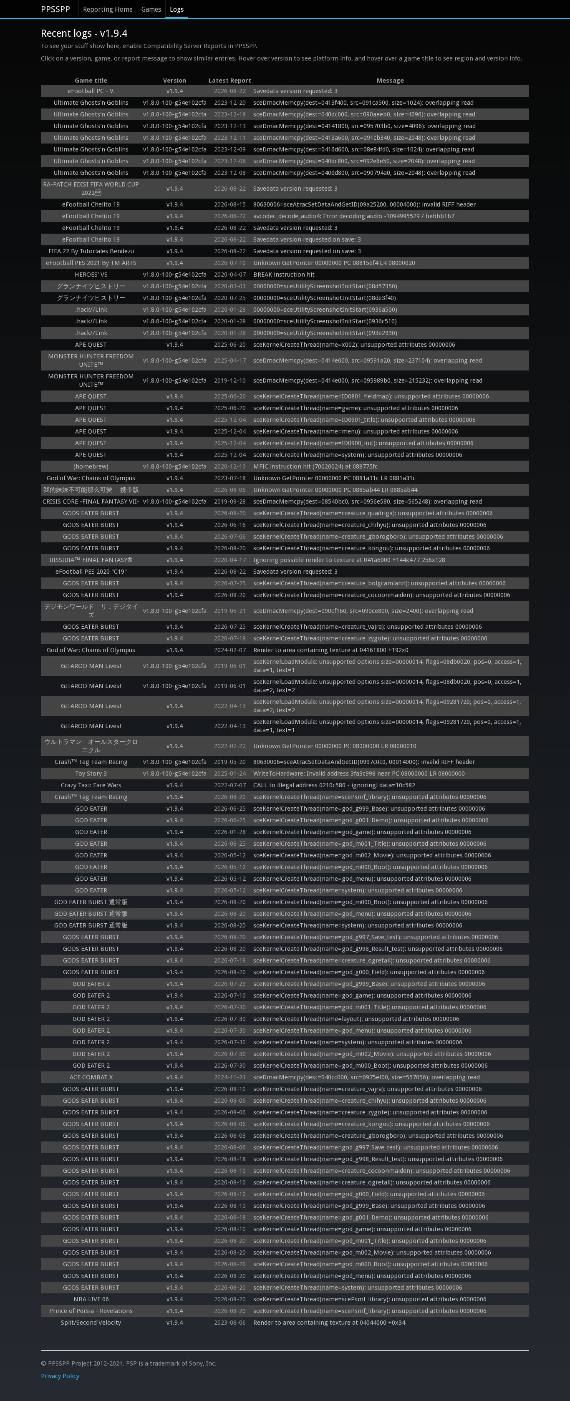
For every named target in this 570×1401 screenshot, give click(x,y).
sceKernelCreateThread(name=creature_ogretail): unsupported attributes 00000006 (372, 960)
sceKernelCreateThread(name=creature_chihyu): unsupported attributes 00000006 (370, 525)
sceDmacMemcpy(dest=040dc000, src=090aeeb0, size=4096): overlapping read (364, 114)
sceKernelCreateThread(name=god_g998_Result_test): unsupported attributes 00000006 (378, 948)
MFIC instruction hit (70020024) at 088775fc (315, 466)
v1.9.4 (174, 91)
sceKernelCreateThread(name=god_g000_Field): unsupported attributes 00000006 (369, 972)
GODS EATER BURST (91, 513)
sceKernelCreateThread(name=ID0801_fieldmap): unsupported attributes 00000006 (371, 396)
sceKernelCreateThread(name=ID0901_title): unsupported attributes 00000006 (364, 419)
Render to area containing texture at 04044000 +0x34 (329, 1322)
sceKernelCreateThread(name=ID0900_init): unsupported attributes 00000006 (363, 443)
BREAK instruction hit (284, 274)
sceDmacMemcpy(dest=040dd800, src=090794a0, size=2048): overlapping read (364, 172)
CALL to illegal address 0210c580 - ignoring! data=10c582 (334, 785)
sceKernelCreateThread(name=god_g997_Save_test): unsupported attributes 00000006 (375, 937)
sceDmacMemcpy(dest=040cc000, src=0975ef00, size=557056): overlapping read (366, 1077)
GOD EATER (91, 808)
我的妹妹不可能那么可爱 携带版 (91, 490)
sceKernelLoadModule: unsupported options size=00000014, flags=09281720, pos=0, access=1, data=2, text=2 (388, 706)
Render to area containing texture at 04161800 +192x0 (331, 650)
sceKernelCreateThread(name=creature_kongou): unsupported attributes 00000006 (371, 548)
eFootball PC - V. (91, 91)
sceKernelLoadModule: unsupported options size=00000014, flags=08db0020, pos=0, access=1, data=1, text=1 (388, 666)
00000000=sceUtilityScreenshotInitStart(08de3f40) (324, 298)
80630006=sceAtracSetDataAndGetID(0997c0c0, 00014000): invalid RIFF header (364, 762)
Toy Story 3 (91, 773)
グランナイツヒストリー (91, 286)
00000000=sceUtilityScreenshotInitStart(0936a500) (325, 309)
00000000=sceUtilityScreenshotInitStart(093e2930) (325, 333)
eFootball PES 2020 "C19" (91, 571)
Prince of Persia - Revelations (91, 1311)
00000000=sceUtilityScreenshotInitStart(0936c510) (325, 321)
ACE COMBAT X (91, 1077)
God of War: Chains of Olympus (91, 478)
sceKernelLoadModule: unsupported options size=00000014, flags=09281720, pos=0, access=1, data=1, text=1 (388, 726)
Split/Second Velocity (91, 1322)
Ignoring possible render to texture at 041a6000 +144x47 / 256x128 (349, 560)
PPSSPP (55, 9)
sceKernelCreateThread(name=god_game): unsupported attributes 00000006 (362, 832)
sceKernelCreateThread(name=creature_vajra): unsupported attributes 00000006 (367, 626)
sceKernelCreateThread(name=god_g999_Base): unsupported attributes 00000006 (369, 808)
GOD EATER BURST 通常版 (91, 902)
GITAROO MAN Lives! (91, 666)
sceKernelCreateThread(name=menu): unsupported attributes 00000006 (355, 431)
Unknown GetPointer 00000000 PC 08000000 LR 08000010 (334, 746)
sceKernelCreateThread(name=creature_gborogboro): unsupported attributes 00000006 (378, 536)
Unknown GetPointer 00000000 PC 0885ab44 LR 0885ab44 (335, 490)
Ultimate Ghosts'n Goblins (91, 102)
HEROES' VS (91, 274)
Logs (177, 9)
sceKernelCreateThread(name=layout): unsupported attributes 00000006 (356, 1019)
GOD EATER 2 (91, 984)
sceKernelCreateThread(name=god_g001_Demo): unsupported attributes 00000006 (371, 820)
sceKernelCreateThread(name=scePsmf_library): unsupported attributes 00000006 (370, 797)
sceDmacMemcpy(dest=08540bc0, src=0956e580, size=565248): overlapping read (367, 501)
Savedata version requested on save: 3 (307, 239)
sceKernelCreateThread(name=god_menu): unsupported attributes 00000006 (362, 878)
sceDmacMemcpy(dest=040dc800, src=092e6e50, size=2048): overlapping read (364, 161)
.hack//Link (91, 309)
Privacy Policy (60, 1376)
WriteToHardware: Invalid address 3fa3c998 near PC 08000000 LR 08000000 (359, 773)
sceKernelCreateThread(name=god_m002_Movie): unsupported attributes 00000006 (372, 855)
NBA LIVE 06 (91, 1299)
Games (151, 9)
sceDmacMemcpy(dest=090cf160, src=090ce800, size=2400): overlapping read (363, 611)
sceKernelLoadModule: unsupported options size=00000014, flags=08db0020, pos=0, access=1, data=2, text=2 (388, 686)
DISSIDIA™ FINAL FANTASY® (91, 560)
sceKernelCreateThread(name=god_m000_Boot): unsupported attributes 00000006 (370, 867)
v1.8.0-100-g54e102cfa (175, 102)
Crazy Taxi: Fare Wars (91, 785)
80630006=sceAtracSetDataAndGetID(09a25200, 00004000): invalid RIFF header (364, 204)
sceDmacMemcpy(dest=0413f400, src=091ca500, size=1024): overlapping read (363, 102)
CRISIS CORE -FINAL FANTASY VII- (91, 501)
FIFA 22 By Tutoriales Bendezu (91, 251)
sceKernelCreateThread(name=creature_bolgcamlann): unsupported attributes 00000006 (379, 583)
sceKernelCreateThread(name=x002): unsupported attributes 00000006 (354, 344)
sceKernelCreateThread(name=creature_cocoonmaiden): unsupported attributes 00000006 (381, 595)
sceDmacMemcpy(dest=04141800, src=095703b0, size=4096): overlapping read (364, 126)
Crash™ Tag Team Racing (91, 762)
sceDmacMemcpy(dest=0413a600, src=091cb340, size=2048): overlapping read (364, 137)
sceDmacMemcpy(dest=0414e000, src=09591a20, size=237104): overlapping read (367, 360)
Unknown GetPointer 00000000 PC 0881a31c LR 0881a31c (334, 478)
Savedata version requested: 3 (295, 91)
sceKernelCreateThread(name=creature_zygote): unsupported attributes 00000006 (370, 638)
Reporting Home (108, 9)
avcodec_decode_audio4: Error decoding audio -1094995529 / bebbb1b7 (353, 216)
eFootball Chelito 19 (91, 204)
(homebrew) (90, 466)
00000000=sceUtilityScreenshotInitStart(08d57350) (325, 286)
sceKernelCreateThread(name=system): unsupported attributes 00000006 (357, 455)
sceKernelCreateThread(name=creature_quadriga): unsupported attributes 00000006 (373, 513)
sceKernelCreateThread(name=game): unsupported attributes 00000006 (355, 408)
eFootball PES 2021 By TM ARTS (91, 263)
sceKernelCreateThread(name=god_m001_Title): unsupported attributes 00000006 (370, 843)
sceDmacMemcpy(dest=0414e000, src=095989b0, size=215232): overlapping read (367, 380)
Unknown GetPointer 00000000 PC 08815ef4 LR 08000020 (334, 263)
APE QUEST (91, 344)
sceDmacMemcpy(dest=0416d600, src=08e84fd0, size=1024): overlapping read (363, 149)
